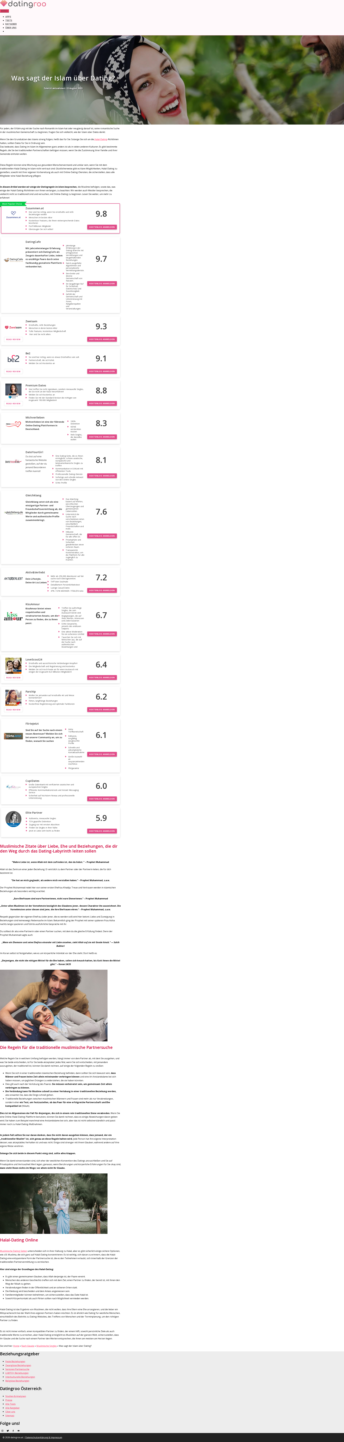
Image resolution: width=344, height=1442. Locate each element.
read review (13, 339)
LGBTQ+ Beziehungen (16, 1372)
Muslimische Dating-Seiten (13, 1251)
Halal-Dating (100, 139)
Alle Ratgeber (12, 1407)
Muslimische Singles (46, 1345)
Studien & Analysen (15, 1396)
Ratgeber (11, 24)
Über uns (10, 27)
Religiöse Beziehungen (17, 1380)
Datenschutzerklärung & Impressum (43, 1437)
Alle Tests (10, 1403)
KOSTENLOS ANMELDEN (102, 227)
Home (16, 1345)
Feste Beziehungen (15, 1361)
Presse (8, 1400)
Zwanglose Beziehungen (18, 1365)
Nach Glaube (27, 1345)
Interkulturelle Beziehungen (20, 1376)
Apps (8, 16)
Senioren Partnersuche (17, 1369)
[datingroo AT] (23, 7)
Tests (8, 20)
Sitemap (9, 1415)
